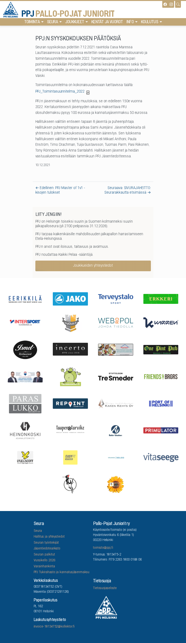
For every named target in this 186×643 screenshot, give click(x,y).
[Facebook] (165, 4)
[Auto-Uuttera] (115, 430)
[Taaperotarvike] (70, 430)
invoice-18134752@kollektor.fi (54, 626)
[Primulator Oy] (160, 430)
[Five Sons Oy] (25, 349)
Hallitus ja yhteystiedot (49, 537)
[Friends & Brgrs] (160, 376)
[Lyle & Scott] (25, 457)
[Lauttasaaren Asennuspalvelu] (70, 484)
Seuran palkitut (44, 554)
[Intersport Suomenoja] (25, 322)
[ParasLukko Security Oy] (25, 403)
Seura (52, 22)
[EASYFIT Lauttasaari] (70, 457)
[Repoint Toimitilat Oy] (70, 403)
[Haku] (178, 4)
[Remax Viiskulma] (25, 376)
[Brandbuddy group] (115, 484)
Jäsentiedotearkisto (47, 548)
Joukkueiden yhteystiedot (93, 266)
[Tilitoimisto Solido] (115, 457)
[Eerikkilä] (25, 298)
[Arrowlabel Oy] (70, 376)
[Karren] (160, 322)
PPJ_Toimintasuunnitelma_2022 (60, 92)
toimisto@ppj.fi (103, 548)
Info (130, 22)
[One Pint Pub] (160, 349)
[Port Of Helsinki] (160, 403)
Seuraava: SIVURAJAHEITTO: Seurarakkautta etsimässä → (127, 190)
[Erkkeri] (160, 298)
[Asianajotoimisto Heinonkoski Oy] (25, 430)
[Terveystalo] (115, 298)
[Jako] (70, 299)
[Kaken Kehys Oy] (115, 403)
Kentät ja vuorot (107, 22)
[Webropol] (115, 322)
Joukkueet (74, 22)
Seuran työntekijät (46, 543)
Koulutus (149, 22)
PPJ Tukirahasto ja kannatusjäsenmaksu (61, 572)
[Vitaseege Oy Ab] (160, 457)
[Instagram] (171, 4)
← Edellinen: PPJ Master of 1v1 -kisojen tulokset (60, 190)
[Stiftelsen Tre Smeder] (115, 376)
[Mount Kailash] (115, 349)
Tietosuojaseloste (105, 588)
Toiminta (32, 22)
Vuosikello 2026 (44, 560)
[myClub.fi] (70, 322)
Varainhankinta (44, 566)
